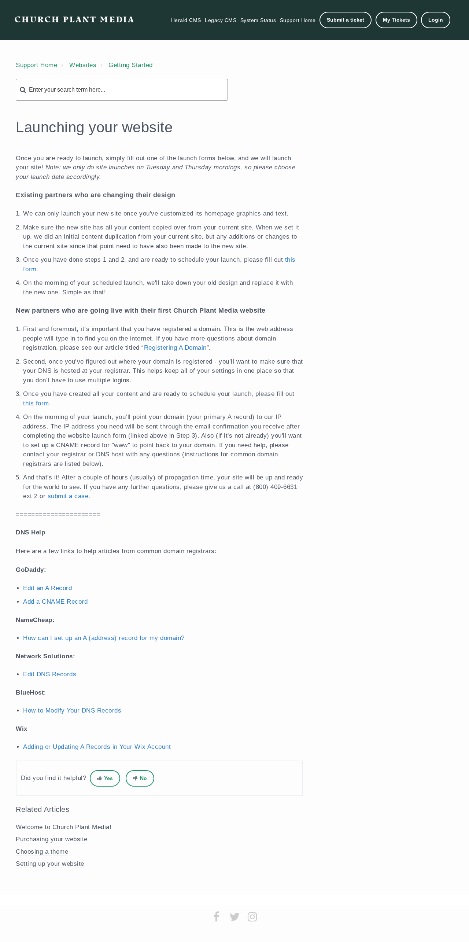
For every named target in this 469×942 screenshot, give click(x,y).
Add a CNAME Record (55, 601)
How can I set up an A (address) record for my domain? (104, 637)
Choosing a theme (42, 851)
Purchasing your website (52, 839)
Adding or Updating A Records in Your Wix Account (97, 746)
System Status (258, 20)
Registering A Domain (175, 347)
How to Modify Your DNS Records (72, 710)
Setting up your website (50, 863)
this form (36, 403)
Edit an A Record (47, 588)
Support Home (298, 20)
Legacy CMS (220, 20)
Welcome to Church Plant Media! (63, 827)
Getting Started (130, 65)
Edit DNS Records (49, 674)
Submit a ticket (345, 20)
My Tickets (396, 20)
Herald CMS (186, 20)
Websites (82, 65)
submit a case (68, 496)
